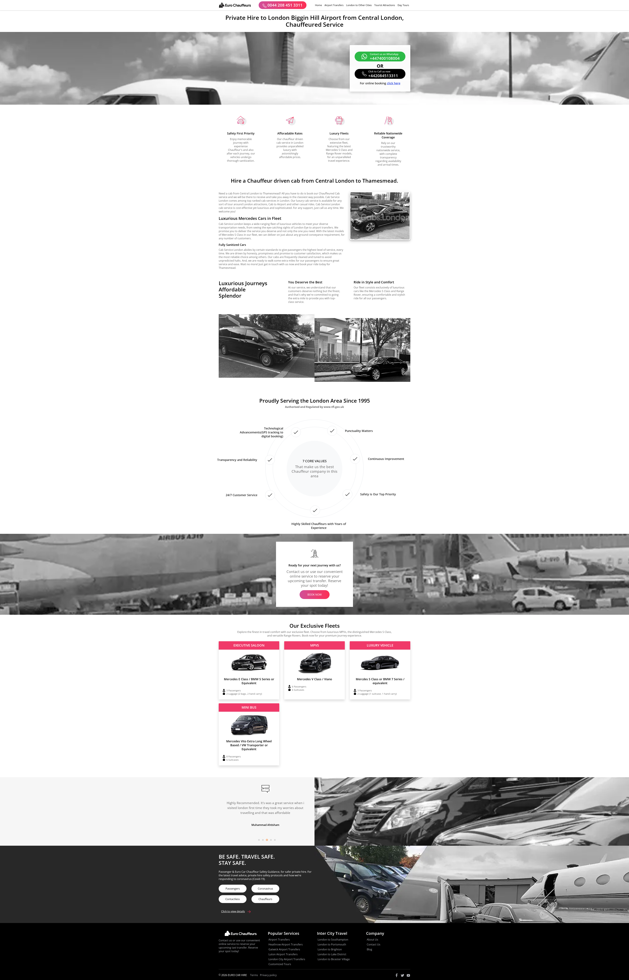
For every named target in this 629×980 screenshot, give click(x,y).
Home (319, 5)
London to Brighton (330, 949)
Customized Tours (279, 964)
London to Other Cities (359, 5)
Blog (369, 949)
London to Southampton (333, 939)
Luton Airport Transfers (283, 954)
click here (393, 83)
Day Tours (403, 5)
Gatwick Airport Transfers (284, 949)
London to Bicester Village (334, 959)
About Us (372, 939)
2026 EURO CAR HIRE (234, 975)
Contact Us (373, 944)
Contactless (232, 899)
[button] (259, 840)
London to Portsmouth (332, 944)
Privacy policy (268, 975)
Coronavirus (265, 888)
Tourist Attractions (384, 5)
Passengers (233, 888)
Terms (254, 975)
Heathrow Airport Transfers (285, 944)
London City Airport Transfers (286, 959)
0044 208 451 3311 (285, 5)
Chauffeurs (265, 899)
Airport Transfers (333, 5)
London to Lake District (332, 954)
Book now (314, 594)
